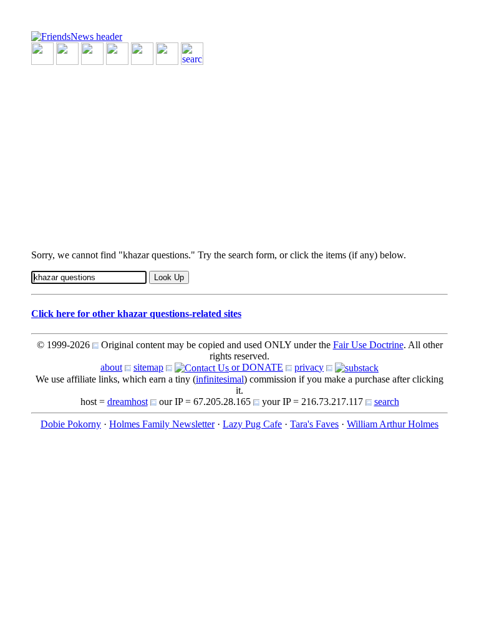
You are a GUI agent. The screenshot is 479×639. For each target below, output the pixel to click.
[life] (167, 52)
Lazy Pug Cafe (252, 424)
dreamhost (127, 401)
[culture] (92, 52)
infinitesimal (220, 379)
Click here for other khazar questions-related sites (136, 313)
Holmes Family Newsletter (162, 424)
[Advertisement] (239, 152)
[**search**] (192, 52)
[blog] (67, 52)
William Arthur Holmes (392, 424)
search (386, 401)
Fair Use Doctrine (368, 344)
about (111, 367)
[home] (76, 36)
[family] (142, 52)
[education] (117, 52)
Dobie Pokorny (71, 424)
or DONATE (256, 367)
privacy (309, 367)
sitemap (148, 367)
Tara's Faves (314, 424)
